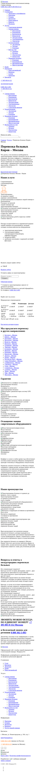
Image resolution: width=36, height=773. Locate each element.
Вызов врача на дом (11, 124)
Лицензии (8, 667)
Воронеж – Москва (11, 344)
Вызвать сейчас (6, 269)
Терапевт (15, 51)
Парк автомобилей (14, 70)
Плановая (15, 48)
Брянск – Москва (10, 337)
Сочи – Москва (10, 366)
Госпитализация (13, 43)
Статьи (10, 74)
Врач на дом (12, 49)
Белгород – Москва (11, 335)
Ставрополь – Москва (12, 368)
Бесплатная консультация (9, 172)
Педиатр (15, 53)
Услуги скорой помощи (12, 728)
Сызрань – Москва (11, 369)
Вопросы (11, 72)
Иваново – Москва (11, 350)
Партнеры (11, 15)
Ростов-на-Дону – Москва (13, 359)
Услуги (7, 25)
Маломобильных (17, 63)
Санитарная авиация (15, 27)
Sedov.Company (6, 760)
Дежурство (15, 41)
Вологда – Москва (11, 342)
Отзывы (11, 17)
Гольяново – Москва (11, 345)
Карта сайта (5, 755)
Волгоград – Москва (11, 340)
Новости (11, 22)
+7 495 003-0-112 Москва (16, 623)
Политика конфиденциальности (20, 755)
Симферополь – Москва (12, 362)
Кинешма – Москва (11, 352)
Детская (14, 46)
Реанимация (16, 32)
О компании (9, 12)
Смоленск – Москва (11, 364)
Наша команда (13, 20)
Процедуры (16, 56)
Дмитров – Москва (11, 347)
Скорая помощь (13, 29)
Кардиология (16, 34)
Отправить (5, 278)
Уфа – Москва (9, 373)
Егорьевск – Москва (11, 349)
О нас (6, 663)
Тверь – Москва (10, 371)
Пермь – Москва (10, 357)
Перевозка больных (14, 58)
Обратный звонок (6, 281)
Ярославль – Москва (11, 375)
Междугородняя (17, 65)
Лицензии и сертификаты (16, 13)
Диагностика (16, 55)
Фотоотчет (11, 18)
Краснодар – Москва (11, 354)
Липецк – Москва (10, 356)
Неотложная (16, 30)
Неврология (16, 36)
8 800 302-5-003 (6, 7)
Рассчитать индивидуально (10, 324)
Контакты (8, 77)
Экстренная (16, 44)
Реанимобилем (17, 62)
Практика (11, 75)
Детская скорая (17, 37)
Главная (7, 10)
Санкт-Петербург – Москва (13, 361)
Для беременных (17, 39)
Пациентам (8, 68)
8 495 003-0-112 (16, 7)
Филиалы (11, 24)
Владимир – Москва (11, 338)
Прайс (7, 67)
